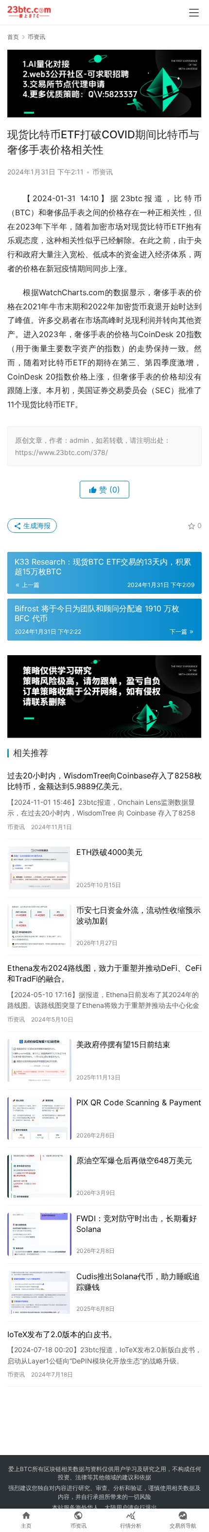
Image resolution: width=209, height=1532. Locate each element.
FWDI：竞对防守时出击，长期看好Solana (136, 1223)
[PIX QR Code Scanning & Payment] (39, 1118)
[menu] (194, 12)
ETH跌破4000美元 (109, 852)
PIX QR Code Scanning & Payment (138, 1102)
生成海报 (36, 525)
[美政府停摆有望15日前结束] (39, 1060)
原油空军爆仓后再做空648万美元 (134, 1160)
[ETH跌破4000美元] (39, 868)
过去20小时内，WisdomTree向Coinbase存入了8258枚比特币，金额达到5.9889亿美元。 (104, 781)
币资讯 (102, 172)
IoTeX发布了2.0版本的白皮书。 (62, 1334)
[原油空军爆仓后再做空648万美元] (39, 1176)
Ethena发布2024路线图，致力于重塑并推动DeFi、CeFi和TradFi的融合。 (104, 973)
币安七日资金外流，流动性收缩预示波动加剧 (138, 915)
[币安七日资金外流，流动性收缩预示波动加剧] (39, 926)
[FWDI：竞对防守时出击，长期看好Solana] (39, 1234)
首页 (13, 36)
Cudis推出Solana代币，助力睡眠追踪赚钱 (138, 1281)
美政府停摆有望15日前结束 (123, 1044)
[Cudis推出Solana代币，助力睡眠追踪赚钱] (39, 1292)
